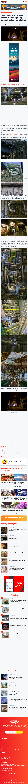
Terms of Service (18, 745)
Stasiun (24, 452)
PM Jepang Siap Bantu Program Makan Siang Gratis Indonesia (7, 498)
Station (19, 452)
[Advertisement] (14, 429)
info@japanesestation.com (9, 759)
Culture (3, 12)
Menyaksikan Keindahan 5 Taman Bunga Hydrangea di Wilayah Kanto (20, 512)
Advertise (3, 745)
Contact (2, 742)
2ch (20, 132)
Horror (6, 452)
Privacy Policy (18, 742)
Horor (3, 452)
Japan (11, 452)
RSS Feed (17, 749)
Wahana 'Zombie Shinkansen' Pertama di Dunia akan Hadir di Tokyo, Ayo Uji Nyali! (20, 498)
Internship (17, 740)
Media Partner (4, 747)
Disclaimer (17, 747)
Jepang (15, 452)
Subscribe (20, 732)
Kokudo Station (13, 134)
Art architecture (8, 12)
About (2, 740)
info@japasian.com (8, 770)
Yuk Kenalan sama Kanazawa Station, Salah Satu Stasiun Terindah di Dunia (7, 512)
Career (2, 749)
